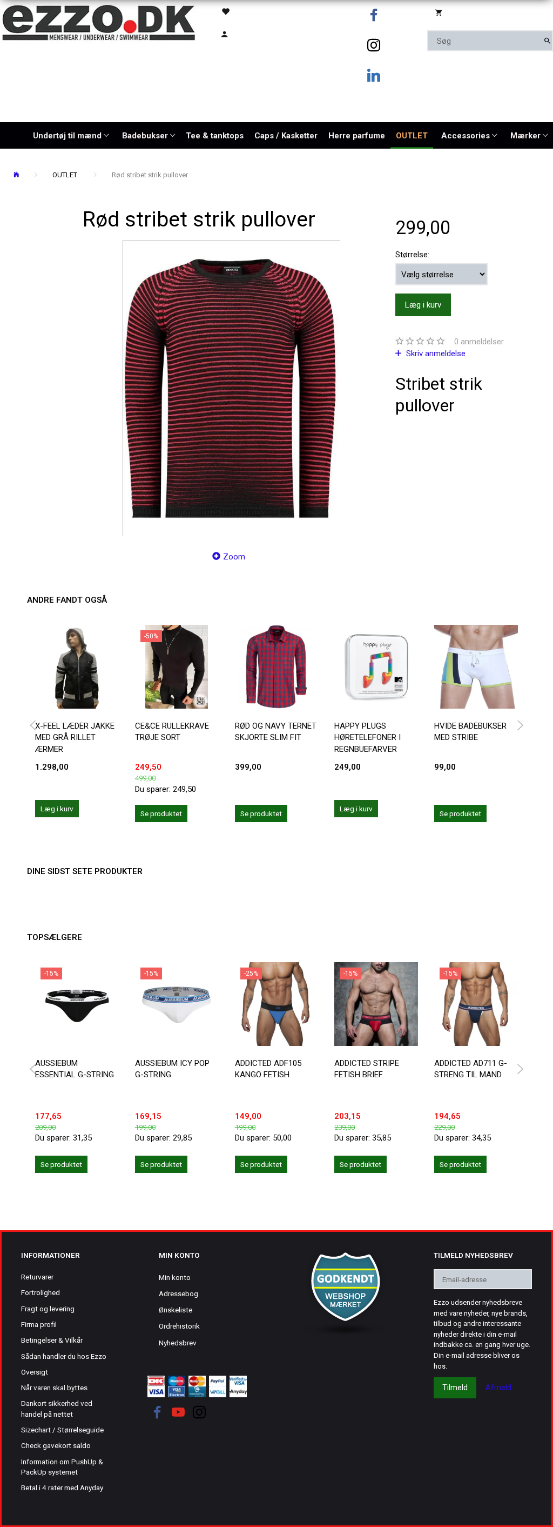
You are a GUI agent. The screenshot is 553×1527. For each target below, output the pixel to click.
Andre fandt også (67, 600)
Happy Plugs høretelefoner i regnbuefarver (367, 737)
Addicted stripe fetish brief (366, 1068)
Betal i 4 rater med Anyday (62, 1487)
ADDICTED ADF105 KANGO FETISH (268, 1068)
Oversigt (34, 1372)
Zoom (234, 557)
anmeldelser (479, 341)
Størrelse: (412, 254)
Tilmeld (455, 1387)
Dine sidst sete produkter (85, 871)
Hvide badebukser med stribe (470, 731)
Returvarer (37, 1276)
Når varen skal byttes (54, 1387)
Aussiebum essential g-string (74, 1068)
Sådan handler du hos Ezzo (63, 1356)
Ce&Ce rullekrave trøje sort (172, 731)
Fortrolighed (40, 1292)
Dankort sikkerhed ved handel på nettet (56, 1408)
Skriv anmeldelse (435, 353)
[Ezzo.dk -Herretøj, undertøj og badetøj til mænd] (98, 22)
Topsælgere (54, 937)
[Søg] (547, 40)
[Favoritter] (240, 11)
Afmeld (498, 1387)
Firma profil (39, 1324)
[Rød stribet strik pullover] (231, 388)
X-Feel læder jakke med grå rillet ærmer (74, 737)
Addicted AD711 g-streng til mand (470, 1068)
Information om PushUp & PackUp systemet (62, 1466)
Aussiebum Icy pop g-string (172, 1068)
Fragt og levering (48, 1308)
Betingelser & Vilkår (52, 1340)
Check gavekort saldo (56, 1445)
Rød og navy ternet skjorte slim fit (275, 731)
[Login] (240, 33)
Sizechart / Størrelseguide (62, 1429)
